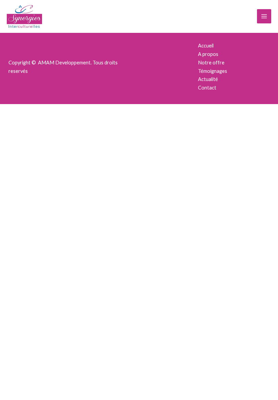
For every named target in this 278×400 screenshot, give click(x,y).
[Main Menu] (264, 16)
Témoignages (212, 71)
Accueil (206, 45)
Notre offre (211, 62)
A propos (208, 54)
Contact (207, 88)
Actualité (208, 79)
